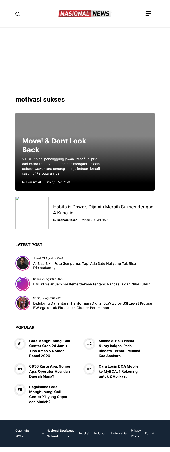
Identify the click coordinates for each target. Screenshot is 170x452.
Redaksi (83, 433)
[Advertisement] (85, 59)
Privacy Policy (136, 433)
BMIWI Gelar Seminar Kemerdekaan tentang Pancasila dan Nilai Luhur (91, 284)
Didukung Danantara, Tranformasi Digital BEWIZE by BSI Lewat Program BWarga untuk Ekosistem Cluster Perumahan (93, 305)
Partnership (119, 433)
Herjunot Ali (33, 182)
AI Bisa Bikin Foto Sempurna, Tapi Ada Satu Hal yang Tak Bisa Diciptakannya (84, 265)
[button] (17, 13)
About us (70, 433)
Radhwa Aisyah (67, 220)
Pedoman (99, 433)
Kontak (150, 433)
